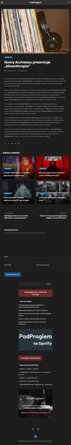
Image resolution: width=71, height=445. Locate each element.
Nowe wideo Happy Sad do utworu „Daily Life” (33, 310)
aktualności (8, 57)
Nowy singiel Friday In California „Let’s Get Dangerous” (32, 323)
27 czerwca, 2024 (11, 70)
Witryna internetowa (43, 265)
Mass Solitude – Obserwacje (43, 384)
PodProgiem (35, 2)
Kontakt (50, 441)
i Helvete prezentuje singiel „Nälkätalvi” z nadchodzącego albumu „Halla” (31, 306)
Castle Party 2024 (31, 378)
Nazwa (6, 256)
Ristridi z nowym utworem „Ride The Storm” (32, 319)
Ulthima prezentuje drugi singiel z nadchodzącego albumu (34, 314)
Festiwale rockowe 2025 (30, 358)
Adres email (8, 265)
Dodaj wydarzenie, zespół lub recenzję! (35, 293)
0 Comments (23, 70)
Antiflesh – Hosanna (32, 369)
